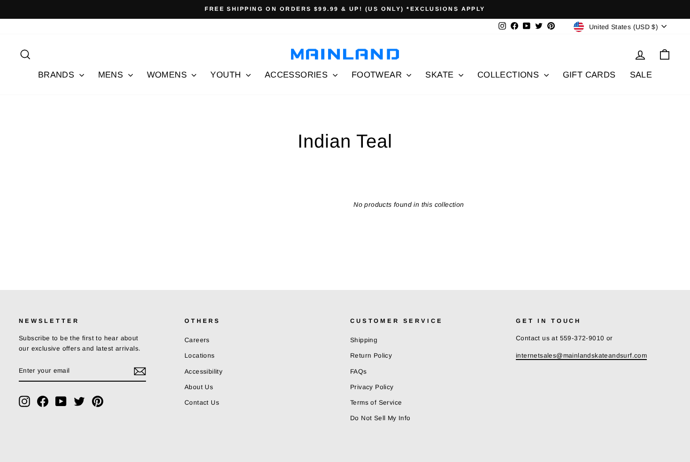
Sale (641, 74)
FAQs (358, 371)
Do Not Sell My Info (380, 418)
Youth (226, 74)
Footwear (378, 74)
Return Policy (371, 355)
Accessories (297, 74)
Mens (112, 74)
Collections (509, 74)
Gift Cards (589, 74)
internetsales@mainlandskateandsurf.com (581, 355)
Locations (199, 355)
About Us (198, 387)
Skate (440, 74)
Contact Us (201, 402)
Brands (57, 74)
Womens (168, 74)
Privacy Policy (372, 387)
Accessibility (203, 371)
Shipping (363, 340)
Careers (197, 340)
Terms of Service (376, 402)
